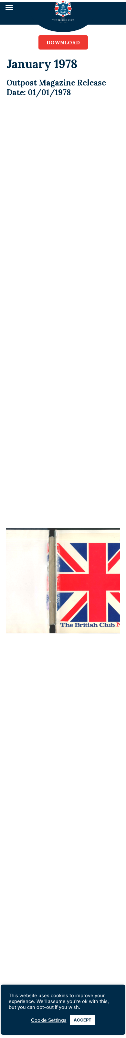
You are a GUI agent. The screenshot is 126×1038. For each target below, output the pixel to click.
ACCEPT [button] (82, 1019)
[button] (9, 7)
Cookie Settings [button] (49, 1020)
